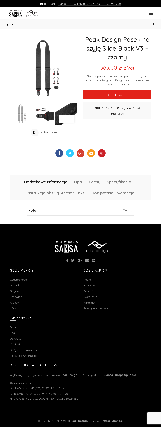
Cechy (94, 181)
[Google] (80, 153)
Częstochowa (19, 279)
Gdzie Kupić (117, 95)
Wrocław (89, 302)
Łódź (13, 308)
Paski (136, 108)
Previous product (141, 24)
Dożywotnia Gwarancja (112, 192)
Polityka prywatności (23, 355)
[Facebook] (59, 153)
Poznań (88, 279)
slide (121, 113)
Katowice (16, 297)
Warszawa (90, 297)
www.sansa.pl (22, 383)
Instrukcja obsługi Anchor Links (56, 192)
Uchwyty (15, 338)
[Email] (91, 153)
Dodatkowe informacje (45, 181)
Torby (13, 327)
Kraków (15, 302)
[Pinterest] (102, 153)
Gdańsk (15, 285)
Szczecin (89, 291)
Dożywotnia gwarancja (25, 350)
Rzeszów (89, 285)
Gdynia (14, 291)
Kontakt (15, 344)
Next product (151, 24)
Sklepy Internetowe (95, 308)
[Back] (10, 24)
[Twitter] (70, 153)
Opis (78, 181)
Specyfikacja (119, 181)
